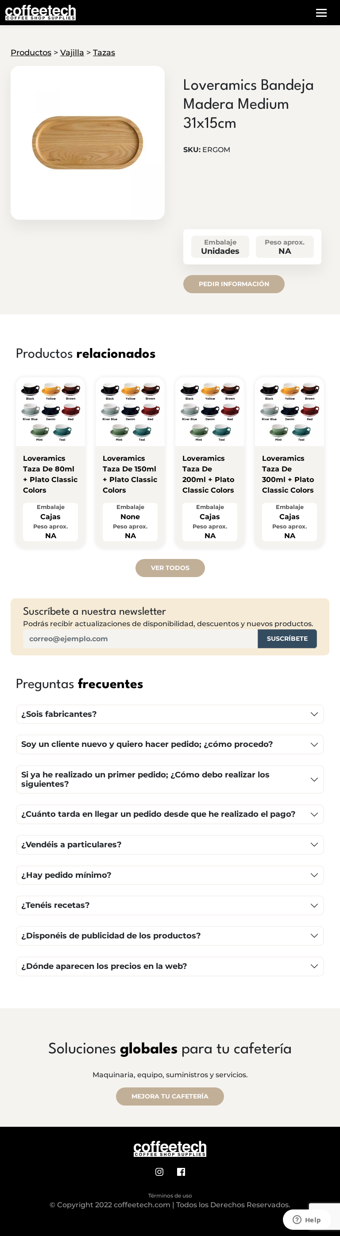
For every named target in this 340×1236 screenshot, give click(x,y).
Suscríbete (287, 639)
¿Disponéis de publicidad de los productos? (111, 936)
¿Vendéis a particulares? (71, 845)
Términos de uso (170, 1195)
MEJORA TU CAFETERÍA (170, 1096)
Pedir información (234, 284)
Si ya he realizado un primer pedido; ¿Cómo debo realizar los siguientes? (145, 779)
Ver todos (170, 568)
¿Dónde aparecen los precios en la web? (104, 966)
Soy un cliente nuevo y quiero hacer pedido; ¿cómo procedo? (147, 744)
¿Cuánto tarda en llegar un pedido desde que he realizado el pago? (158, 814)
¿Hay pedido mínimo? (66, 875)
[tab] (87, 212)
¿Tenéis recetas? (55, 905)
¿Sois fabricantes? (59, 714)
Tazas (104, 52)
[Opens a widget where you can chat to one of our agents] (306, 1220)
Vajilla (72, 52)
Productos (31, 52)
